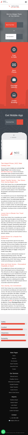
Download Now (10, 122)
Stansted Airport (14, 407)
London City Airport (14, 410)
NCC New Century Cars (6, 171)
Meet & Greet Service (14, 392)
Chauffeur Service (14, 379)
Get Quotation (10, 36)
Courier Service (14, 389)
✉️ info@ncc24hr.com (14, 420)
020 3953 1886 (15, 7)
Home (14, 355)
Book (11, 300)
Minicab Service (14, 376)
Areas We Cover (14, 366)
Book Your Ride (10, 24)
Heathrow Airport (14, 399)
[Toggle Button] (26, 2)
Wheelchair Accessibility (14, 381)
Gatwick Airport (14, 402)
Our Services (14, 361)
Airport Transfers (14, 363)
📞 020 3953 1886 (14, 418)
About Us (14, 358)
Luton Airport (14, 405)
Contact (14, 369)
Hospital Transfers (14, 384)
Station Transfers (14, 387)
